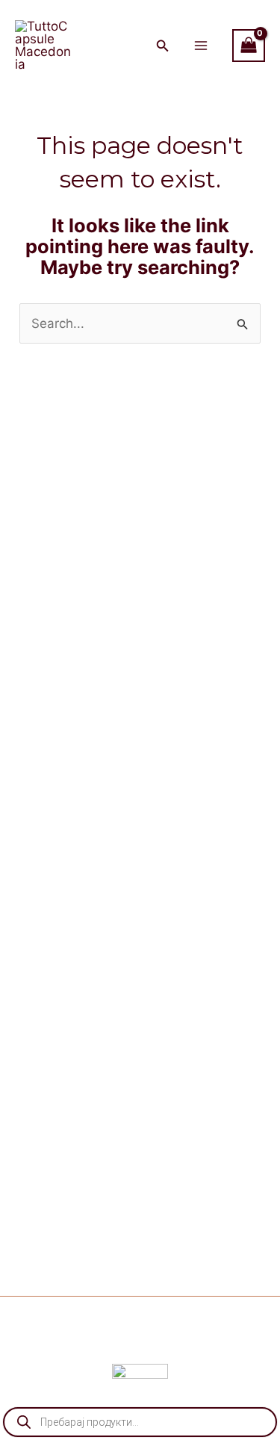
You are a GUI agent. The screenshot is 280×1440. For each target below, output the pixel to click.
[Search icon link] (162, 47)
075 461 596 (223, 743)
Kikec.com (208, 1342)
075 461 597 (220, 722)
